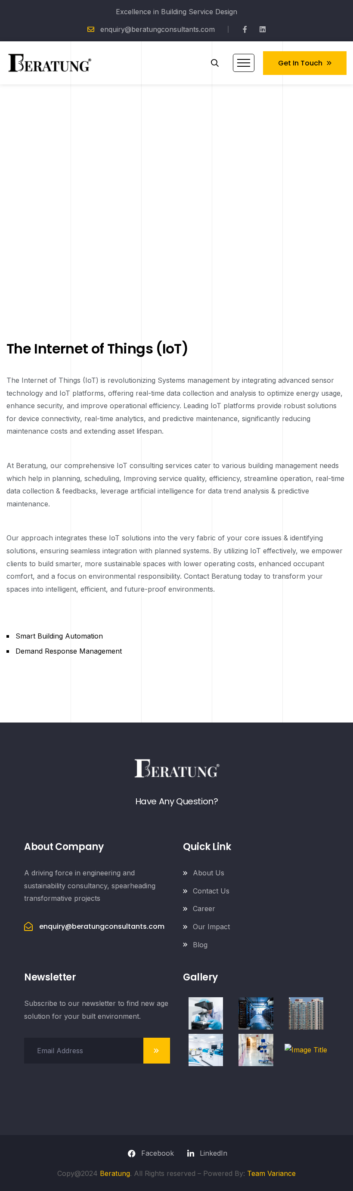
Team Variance (271, 1173)
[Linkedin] (262, 29)
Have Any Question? (176, 801)
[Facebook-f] (245, 29)
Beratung (115, 1173)
